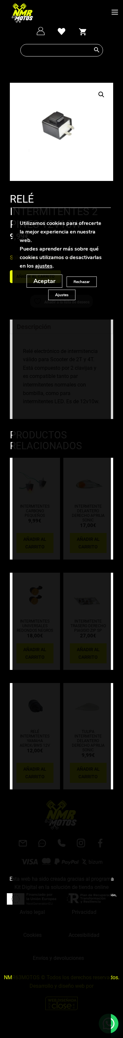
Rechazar (81, 281)
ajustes (43, 266)
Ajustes (61, 295)
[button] (101, 94)
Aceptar (44, 281)
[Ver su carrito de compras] (82, 31)
